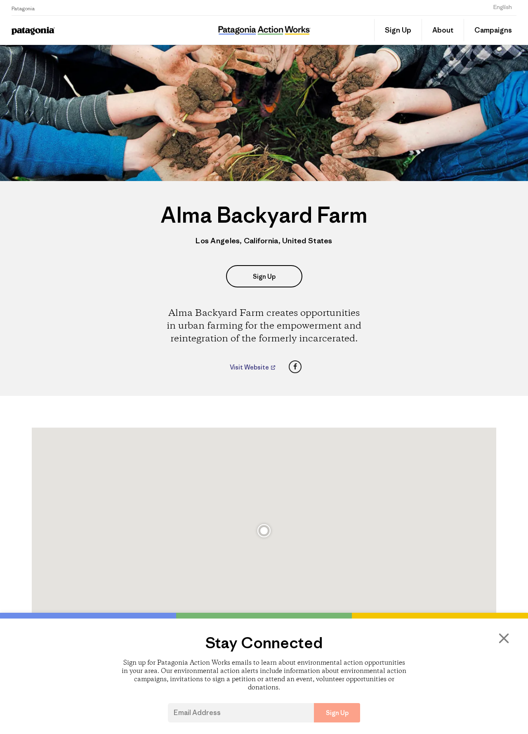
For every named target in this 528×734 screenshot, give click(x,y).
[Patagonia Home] (65, 30)
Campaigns (493, 30)
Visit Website (250, 367)
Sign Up (398, 30)
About (442, 30)
